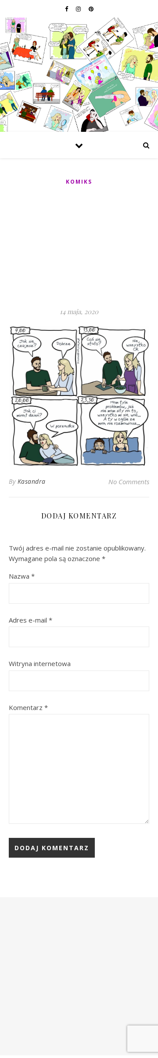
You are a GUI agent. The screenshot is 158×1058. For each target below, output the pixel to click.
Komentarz (28, 707)
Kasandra (32, 481)
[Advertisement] (79, 247)
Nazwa (22, 576)
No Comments (128, 481)
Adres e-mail (30, 620)
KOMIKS (79, 181)
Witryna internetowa (40, 663)
